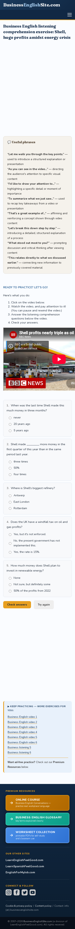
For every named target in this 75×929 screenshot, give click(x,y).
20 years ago (22, 424)
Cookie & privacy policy (19, 905)
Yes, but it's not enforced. (30, 534)
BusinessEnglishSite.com (37, 921)
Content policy (43, 905)
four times (20, 474)
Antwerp (19, 495)
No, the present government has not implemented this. (37, 543)
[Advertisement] (37, 87)
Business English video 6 (22, 742)
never (17, 417)
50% (16, 468)
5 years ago (21, 430)
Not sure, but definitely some (32, 584)
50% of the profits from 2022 (32, 591)
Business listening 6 (19, 752)
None (17, 578)
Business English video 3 (22, 727)
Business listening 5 (19, 747)
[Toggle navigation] (69, 15)
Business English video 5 (22, 737)
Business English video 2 (22, 722)
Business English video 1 (22, 716)
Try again (44, 605)
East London (21, 502)
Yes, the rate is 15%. (27, 552)
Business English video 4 (22, 732)
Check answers (17, 605)
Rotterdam (20, 508)
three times (21, 461)
